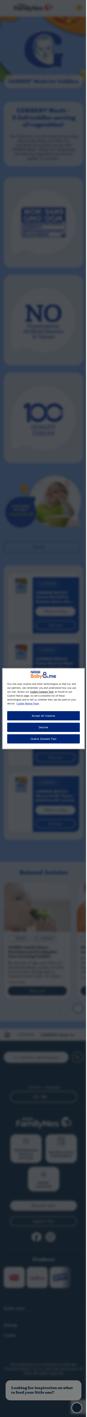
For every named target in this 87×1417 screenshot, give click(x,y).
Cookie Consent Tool (42, 738)
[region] (41, 708)
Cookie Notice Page (27, 703)
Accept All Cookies (41, 715)
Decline (42, 727)
